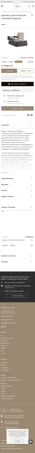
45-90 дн (11, 62)
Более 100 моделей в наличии (11, 428)
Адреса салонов (7, 196)
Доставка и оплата (7, 338)
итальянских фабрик (12, 423)
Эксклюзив (4, 367)
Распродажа (5, 370)
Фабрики (4, 346)
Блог (2, 351)
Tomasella (5, 237)
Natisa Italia (18, 417)
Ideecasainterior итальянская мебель (17, 410)
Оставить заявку (17, 296)
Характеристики (7, 178)
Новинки (4, 365)
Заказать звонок (6, 319)
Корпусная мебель (7, 398)
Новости (4, 348)
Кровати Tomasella (8, 207)
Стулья (3, 391)
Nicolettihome (9, 417)
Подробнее (5, 172)
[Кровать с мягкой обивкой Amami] (17, 211)
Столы (3, 388)
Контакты (4, 341)
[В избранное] (31, 240)
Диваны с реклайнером (9, 377)
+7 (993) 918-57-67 (7, 311)
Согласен (17, 441)
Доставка (4, 184)
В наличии (4, 362)
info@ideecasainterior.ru (8, 323)
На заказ (5, 245)
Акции (3, 353)
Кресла (3, 393)
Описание (5, 125)
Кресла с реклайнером (8, 396)
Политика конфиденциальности (12, 448)
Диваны (3, 375)
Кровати (3, 383)
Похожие (4, 262)
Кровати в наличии (8, 256)
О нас (3, 336)
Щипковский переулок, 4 (8, 313)
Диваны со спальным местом (11, 380)
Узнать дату (18, 62)
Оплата (4, 190)
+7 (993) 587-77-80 (7, 316)
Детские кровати (6, 386)
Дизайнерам (5, 343)
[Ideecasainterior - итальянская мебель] (17, 5)
